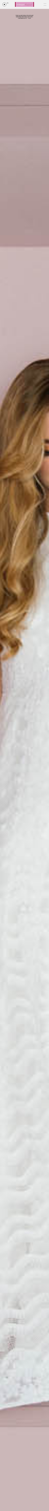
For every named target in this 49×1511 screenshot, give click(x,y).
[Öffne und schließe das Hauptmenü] (45, 4)
